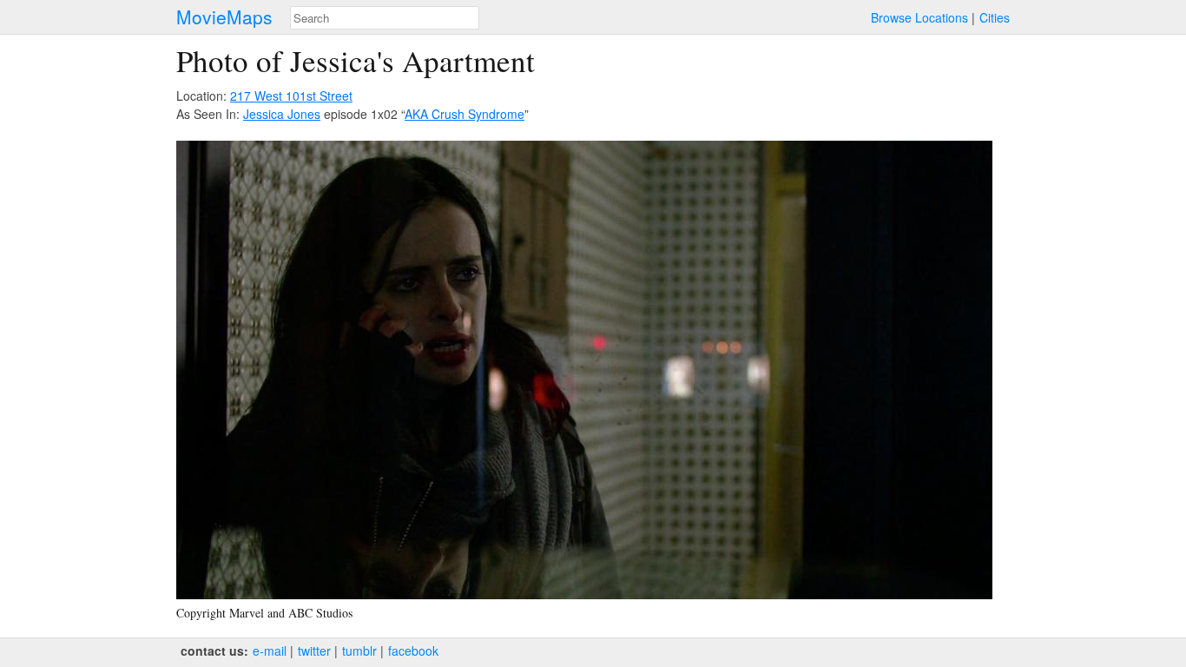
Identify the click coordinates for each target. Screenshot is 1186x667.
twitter (314, 650)
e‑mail (270, 650)
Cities (994, 17)
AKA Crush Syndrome (464, 113)
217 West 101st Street (291, 95)
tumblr (359, 650)
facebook (413, 650)
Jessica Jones (281, 113)
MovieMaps (224, 17)
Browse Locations (919, 17)
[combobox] (384, 18)
